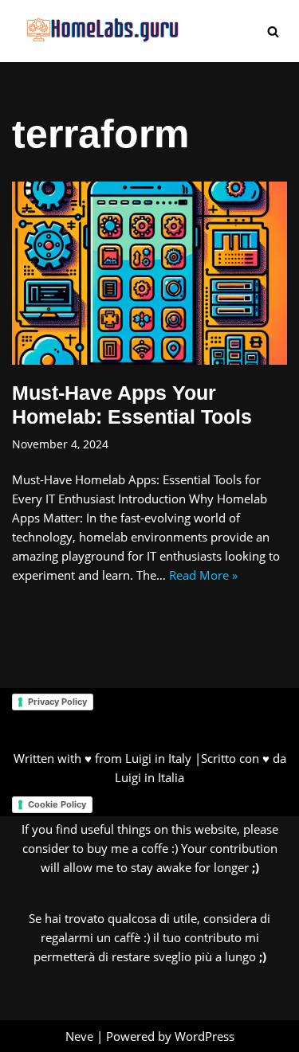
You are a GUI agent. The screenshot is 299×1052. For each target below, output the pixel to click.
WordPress (204, 1036)
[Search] (273, 31)
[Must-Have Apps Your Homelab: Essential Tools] (149, 273)
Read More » (203, 575)
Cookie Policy (57, 804)
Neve (79, 1036)
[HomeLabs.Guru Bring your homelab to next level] (95, 31)
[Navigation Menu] (240, 31)
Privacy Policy (57, 701)
